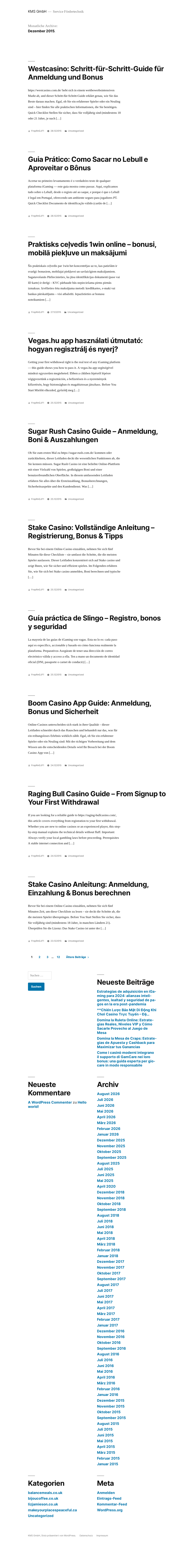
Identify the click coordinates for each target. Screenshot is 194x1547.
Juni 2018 (105, 1227)
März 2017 (106, 1314)
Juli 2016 (105, 1360)
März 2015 (106, 1452)
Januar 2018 (107, 1256)
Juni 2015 (105, 1435)
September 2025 (111, 1157)
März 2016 (106, 1383)
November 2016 (111, 1337)
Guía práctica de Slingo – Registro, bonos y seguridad (94, 622)
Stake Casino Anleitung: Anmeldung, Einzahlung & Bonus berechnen (88, 888)
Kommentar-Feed (112, 1504)
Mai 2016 (105, 1371)
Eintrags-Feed (109, 1498)
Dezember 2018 (110, 1192)
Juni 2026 (105, 1105)
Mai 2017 (105, 1302)
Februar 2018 (108, 1250)
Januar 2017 (107, 1325)
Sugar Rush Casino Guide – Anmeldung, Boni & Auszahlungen (93, 435)
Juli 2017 (104, 1290)
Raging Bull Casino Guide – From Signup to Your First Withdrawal (97, 797)
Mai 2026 (105, 1111)
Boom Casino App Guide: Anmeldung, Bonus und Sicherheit (89, 707)
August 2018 (108, 1215)
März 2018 (106, 1244)
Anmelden (106, 1493)
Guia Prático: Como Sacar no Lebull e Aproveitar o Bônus (88, 163)
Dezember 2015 (110, 1400)
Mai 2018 (105, 1233)
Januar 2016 (107, 1394)
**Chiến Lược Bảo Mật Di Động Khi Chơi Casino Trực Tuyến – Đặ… (126, 1012)
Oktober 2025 (109, 1152)
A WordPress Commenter (50, 1102)
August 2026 (108, 1094)
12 (58, 957)
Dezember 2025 (111, 1140)
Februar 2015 (108, 1458)
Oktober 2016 (109, 1342)
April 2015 (106, 1447)
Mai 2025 (105, 1181)
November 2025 (111, 1146)
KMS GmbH (37, 11)
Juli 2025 (105, 1169)
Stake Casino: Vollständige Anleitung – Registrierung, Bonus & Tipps (91, 531)
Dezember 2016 (110, 1331)
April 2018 (106, 1238)
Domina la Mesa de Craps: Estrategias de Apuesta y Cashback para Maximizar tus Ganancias (127, 1042)
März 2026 (106, 1123)
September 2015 (111, 1418)
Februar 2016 (108, 1389)
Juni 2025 (105, 1175)
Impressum (102, 1535)
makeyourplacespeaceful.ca (52, 1510)
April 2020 (106, 1186)
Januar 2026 (108, 1134)
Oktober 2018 (109, 1204)
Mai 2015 (105, 1441)
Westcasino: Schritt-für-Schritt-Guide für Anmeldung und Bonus (96, 72)
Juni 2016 (105, 1366)
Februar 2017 (108, 1319)
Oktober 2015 (109, 1412)
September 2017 (111, 1279)
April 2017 (106, 1308)
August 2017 (108, 1285)
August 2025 (108, 1163)
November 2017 (110, 1267)
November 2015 (111, 1406)
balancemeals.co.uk (45, 1493)
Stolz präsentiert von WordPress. (58, 1535)
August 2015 (108, 1423)
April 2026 (106, 1117)
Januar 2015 (107, 1464)
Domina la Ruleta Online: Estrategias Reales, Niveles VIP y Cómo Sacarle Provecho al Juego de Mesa (125, 1026)
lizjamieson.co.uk (43, 1504)
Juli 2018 (105, 1221)
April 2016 (106, 1377)
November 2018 (111, 1198)
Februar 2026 (108, 1128)
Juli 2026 (105, 1099)
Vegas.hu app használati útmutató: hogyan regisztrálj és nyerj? (85, 344)
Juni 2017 (105, 1296)
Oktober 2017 (108, 1273)
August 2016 (108, 1354)
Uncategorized (76, 131)
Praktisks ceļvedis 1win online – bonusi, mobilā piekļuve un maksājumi (92, 248)
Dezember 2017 (110, 1261)
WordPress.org (110, 1510)
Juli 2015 (105, 1429)
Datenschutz (86, 1535)
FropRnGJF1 (37, 131)
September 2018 (111, 1209)
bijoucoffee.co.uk (43, 1498)
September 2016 (111, 1348)
